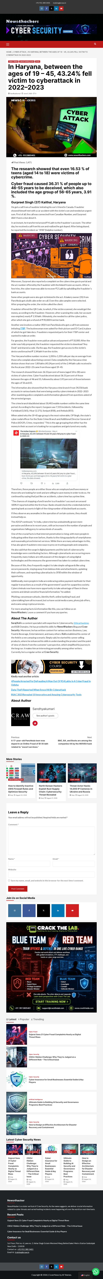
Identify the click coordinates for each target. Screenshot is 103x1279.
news (37, 61)
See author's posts (45, 715)
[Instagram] (41, 8)
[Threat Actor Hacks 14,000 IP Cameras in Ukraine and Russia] (82, 773)
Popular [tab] (24, 1019)
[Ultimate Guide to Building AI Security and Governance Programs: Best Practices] (16, 1102)
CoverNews (54, 1275)
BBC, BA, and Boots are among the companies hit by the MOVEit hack (75, 740)
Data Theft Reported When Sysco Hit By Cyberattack (38, 689)
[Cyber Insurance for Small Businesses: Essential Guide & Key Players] (16, 1079)
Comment (13, 824)
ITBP (22, 328)
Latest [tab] (12, 1019)
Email (56, 859)
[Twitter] (51, 8)
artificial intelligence (36, 1099)
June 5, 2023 (28, 93)
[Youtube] (61, 8)
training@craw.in (59, 3)
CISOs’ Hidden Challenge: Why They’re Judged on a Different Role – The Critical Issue (44, 1226)
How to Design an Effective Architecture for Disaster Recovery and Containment (88, 1166)
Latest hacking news (27, 61)
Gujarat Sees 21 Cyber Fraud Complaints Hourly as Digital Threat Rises (14, 1166)
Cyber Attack (13, 61)
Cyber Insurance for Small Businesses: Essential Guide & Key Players (51, 1166)
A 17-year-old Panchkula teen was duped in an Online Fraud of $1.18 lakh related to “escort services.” (29, 742)
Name (11, 859)
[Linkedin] (56, 8)
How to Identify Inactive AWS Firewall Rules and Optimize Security (20, 789)
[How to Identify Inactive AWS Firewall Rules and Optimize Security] (20, 773)
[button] (8, 44)
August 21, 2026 (52, 798)
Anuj (11, 795)
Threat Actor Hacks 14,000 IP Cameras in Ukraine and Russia (81, 789)
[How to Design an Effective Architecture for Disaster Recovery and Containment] (16, 1124)
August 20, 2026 (82, 795)
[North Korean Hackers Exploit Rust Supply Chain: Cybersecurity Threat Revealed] (51, 773)
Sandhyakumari (15, 93)
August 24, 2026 (21, 795)
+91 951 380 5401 (43, 3)
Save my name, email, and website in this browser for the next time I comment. (47, 880)
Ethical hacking (81, 623)
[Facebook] (46, 8)
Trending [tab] (38, 1019)
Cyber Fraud (33, 1031)
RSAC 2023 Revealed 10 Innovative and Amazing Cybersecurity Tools (46, 694)
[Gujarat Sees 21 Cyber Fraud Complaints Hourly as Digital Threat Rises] (16, 1034)
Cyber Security (34, 1054)
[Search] (95, 44)
